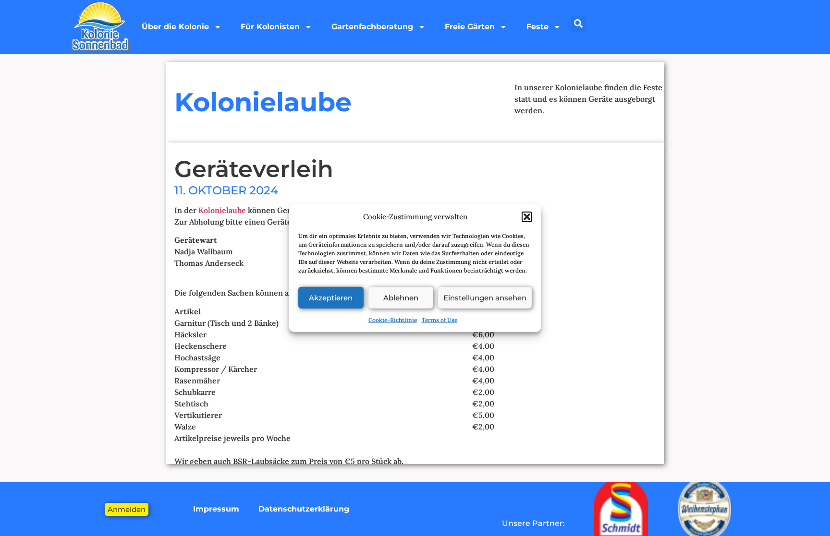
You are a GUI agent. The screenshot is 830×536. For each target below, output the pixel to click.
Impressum (216, 508)
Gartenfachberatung (372, 26)
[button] (527, 217)
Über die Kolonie (175, 26)
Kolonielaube (223, 210)
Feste (537, 26)
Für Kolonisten (270, 26)
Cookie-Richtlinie (392, 319)
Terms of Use (439, 319)
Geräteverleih (253, 169)
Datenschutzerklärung (303, 508)
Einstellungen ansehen (484, 297)
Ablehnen (400, 297)
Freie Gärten (470, 26)
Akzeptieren (331, 297)
